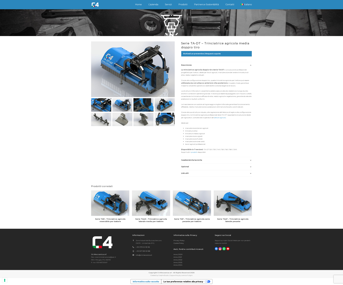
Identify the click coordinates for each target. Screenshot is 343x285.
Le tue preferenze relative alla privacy (183, 281)
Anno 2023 (178, 262)
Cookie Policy (179, 243)
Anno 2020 (178, 254)
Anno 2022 (178, 260)
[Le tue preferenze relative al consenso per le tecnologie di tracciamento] (4, 280)
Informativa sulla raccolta (146, 281)
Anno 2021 (178, 257)
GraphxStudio (164, 275)
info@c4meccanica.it (144, 255)
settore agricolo (220, 118)
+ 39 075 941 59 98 (143, 247)
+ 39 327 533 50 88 (143, 251)
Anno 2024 (178, 265)
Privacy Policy (179, 240)
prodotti (194, 152)
